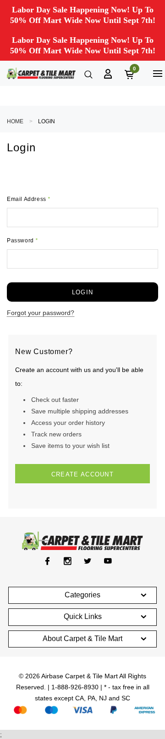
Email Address (28, 199)
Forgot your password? (40, 312)
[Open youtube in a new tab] (108, 561)
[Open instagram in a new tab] (67, 561)
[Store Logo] (41, 73)
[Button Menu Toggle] (157, 73)
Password (22, 240)
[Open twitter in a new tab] (88, 561)
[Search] (87, 73)
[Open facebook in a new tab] (47, 561)
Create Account (82, 474)
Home (15, 121)
